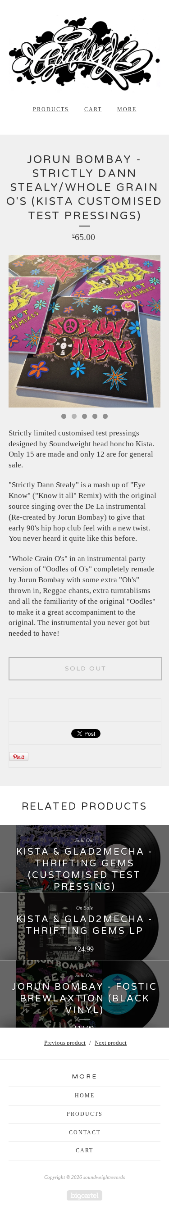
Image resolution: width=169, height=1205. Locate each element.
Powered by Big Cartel (84, 1195)
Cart (93, 109)
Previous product (65, 1042)
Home (85, 1095)
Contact (84, 1132)
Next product (111, 1042)
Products (51, 109)
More (127, 109)
